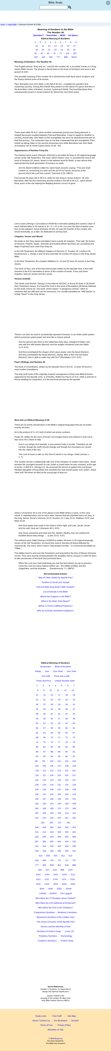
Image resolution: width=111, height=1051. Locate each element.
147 (44, 799)
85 (74, 747)
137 (59, 789)
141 (44, 794)
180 (74, 808)
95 (59, 756)
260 (59, 827)
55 (74, 723)
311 (37, 832)
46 (52, 718)
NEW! (62, 35)
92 (37, 756)
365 (74, 837)
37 (74, 709)
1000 (70, 870)
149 (59, 799)
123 (44, 780)
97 (74, 756)
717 (67, 860)
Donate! (75, 1020)
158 (74, 804)
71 (59, 737)
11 (43, 46)
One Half (46, 676)
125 (59, 780)
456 (52, 851)
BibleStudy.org (56, 1038)
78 (66, 742)
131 (59, 785)
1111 (73, 874)
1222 (72, 879)
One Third (71, 671)
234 (37, 827)
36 (66, 709)
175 (67, 808)
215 (44, 818)
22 (55, 50)
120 (66, 775)
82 (52, 747)
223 (42, 822)
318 (59, 832)
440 (74, 846)
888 (66, 57)
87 (44, 752)
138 (67, 789)
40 (48, 53)
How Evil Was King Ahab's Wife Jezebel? (55, 587)
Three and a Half (61, 676)
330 (44, 837)
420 (52, 846)
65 (59, 733)
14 (62, 46)
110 (37, 770)
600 (55, 856)
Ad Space (73, 35)
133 (74, 785)
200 (44, 813)
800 (44, 865)
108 (67, 766)
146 (37, 799)
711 (59, 860)
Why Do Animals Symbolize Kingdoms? (55, 611)
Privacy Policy (64, 1025)
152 (37, 804)
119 (59, 775)
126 (67, 780)
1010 (55, 874)
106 (52, 766)
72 (66, 737)
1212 (64, 879)
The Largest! (66, 893)
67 (74, 733)
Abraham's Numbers (67, 912)
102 (66, 761)
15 (68, 46)
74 (37, 742)
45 (44, 718)
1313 (46, 884)
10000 (69, 889)
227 (60, 822)
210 (67, 813)
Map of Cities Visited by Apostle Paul (55, 577)
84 (66, 747)
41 (59, 714)
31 (74, 704)
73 (74, 737)
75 (44, 742)
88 (52, 752)
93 (44, 756)
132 (67, 785)
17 (74, 46)
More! (74, 57)
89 (59, 752)
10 (37, 46)
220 (59, 818)
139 (74, 789)
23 (59, 700)
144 (67, 794)
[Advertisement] (55, 16)
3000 (42, 889)
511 (74, 851)
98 (36, 761)
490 (59, 851)
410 (74, 841)
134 (37, 789)
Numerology (66, 936)
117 (44, 775)
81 (44, 747)
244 (44, 827)
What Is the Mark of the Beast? (55, 601)
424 (59, 846)
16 (52, 695)
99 (43, 761)
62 (37, 733)
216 (52, 818)
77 (61, 53)
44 (37, 718)
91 (74, 752)
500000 (53, 893)
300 (67, 827)
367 (37, 841)
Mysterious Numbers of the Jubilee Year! (55, 917)
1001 (38, 874)
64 (52, 733)
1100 (64, 874)
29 (59, 704)
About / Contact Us (41, 1020)
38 (37, 714)
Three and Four (43, 681)
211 (74, 813)
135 (44, 789)
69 (44, 737)
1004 (47, 874)
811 (59, 865)
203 (59, 813)
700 (52, 860)
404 (67, 841)
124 (52, 780)
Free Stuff (56, 1016)
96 (66, 756)
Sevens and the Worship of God (55, 926)
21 (49, 50)
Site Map (72, 1016)
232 (68, 822)
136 (52, 789)
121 (74, 775)
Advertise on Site (55, 1029)
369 (44, 841)
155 (59, 804)
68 (37, 737)
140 (37, 794)
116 (37, 775)
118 (51, 775)
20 (43, 50)
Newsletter (52, 35)
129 (44, 785)
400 (59, 841)
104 (37, 766)
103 (74, 761)
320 (67, 832)
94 (52, 756)
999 (62, 870)
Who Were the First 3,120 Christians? (55, 907)
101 (59, 761)
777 (58, 57)
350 (67, 837)
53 (59, 723)
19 (36, 50)
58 (52, 728)
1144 (55, 879)
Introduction (45, 666)
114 (66, 770)
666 (44, 860)
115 (74, 770)
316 (52, 832)
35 (59, 709)
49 (74, 718)
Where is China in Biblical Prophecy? (55, 606)
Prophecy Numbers (48, 936)
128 (37, 785)
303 (74, 827)
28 (52, 704)
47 (59, 718)
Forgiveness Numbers (44, 912)
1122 (46, 879)
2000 (64, 884)
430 (67, 846)
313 (44, 832)
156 (67, 804)
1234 (38, 884)
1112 (38, 879)
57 (44, 728)
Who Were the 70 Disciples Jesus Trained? (55, 898)
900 (40, 870)
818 (67, 865)
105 (44, 766)
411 (37, 846)
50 (37, 723)
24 (62, 50)
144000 (42, 893)
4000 (50, 889)
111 (67, 53)
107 (59, 766)
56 (37, 728)
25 (68, 50)
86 (37, 752)
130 (52, 785)
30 (35, 53)
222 (75, 53)
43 (74, 714)
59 (59, 728)
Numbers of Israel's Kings (49, 931)
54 (66, 723)
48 (66, 718)
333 (36, 57)
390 (52, 841)
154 (52, 804)
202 (52, 813)
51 (44, 723)
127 (74, 780)
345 (59, 837)
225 (51, 822)
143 (59, 794)
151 (74, 799)
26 (74, 50)
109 (74, 766)
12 (49, 46)
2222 (72, 884)
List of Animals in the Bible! (55, 592)
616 (37, 860)
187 (37, 813)
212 (37, 818)
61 (74, 728)
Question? (38, 35)
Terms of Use (46, 1025)
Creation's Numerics (47, 941)
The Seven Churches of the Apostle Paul (55, 922)
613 (70, 856)
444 (43, 57)
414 (44, 846)
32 (37, 709)
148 (52, 799)
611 (63, 856)
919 (55, 870)
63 (44, 733)
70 (54, 53)
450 (44, 851)
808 (52, 865)
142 (52, 794)
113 (59, 770)
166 (44, 808)
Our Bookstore (60, 1020)
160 (37, 808)
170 (59, 808)
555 (51, 57)
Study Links (40, 1016)
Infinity (38, 671)
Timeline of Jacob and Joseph (55, 582)
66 (66, 733)
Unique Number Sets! (65, 681)
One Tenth (58, 671)
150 (67, 799)
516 (40, 856)
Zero (47, 671)
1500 (55, 884)
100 (51, 761)
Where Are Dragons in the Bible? (55, 596)
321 (74, 832)
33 (42, 53)
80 (37, 747)
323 (37, 837)
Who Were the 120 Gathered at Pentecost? (55, 903)
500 (67, 851)
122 (37, 780)
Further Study (67, 941)
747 (74, 860)
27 (44, 704)
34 (52, 709)
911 (47, 870)
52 (52, 723)
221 (67, 818)
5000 (59, 889)
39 (44, 714)
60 (66, 728)
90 (66, 752)
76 (52, 742)
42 (66, 714)
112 (52, 770)
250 (52, 827)
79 (74, 742)
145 (74, 794)
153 (44, 804)
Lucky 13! (69, 931)
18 (66, 695)
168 (52, 808)
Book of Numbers (63, 666)
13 (55, 46)
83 (59, 747)
